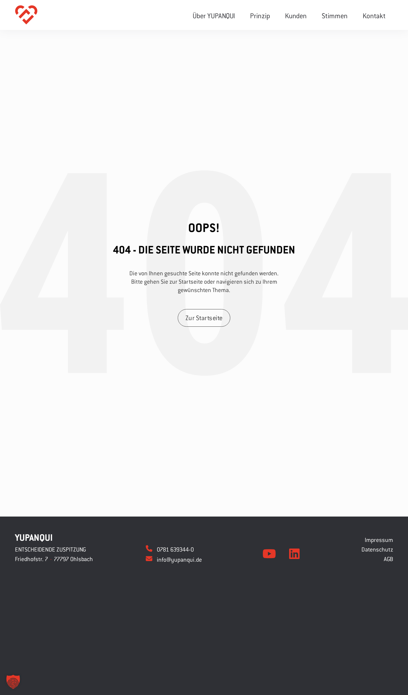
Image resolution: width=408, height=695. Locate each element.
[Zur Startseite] (26, 15)
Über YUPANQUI (214, 15)
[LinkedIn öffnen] (294, 554)
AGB (388, 559)
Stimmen (335, 15)
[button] (13, 682)
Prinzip (260, 15)
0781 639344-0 (175, 549)
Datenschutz (377, 549)
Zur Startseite (204, 318)
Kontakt (374, 15)
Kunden (296, 15)
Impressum (379, 539)
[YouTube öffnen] (269, 554)
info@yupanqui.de (179, 559)
